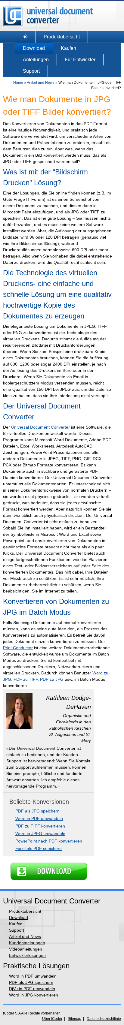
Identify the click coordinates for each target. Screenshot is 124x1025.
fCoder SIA (11, 1013)
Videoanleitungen (25, 949)
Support (31, 71)
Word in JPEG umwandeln (40, 833)
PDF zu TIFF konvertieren (40, 826)
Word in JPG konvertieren (33, 995)
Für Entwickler (80, 59)
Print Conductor (18, 647)
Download (34, 48)
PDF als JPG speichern (37, 811)
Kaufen (68, 48)
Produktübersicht (62, 36)
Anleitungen (36, 59)
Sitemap (74, 1019)
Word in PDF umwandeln (39, 818)
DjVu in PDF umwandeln (32, 988)
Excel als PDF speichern (38, 848)
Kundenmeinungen (27, 942)
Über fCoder (52, 1019)
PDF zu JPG (52, 679)
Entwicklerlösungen (27, 955)
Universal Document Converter (40, 427)
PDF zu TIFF (26, 679)
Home (18, 82)
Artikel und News (40, 82)
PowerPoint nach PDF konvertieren (48, 841)
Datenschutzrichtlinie (104, 1019)
